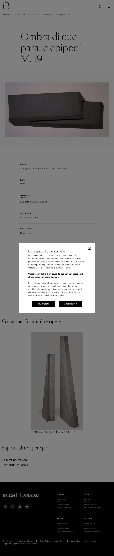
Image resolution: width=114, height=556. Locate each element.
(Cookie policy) (54, 292)
